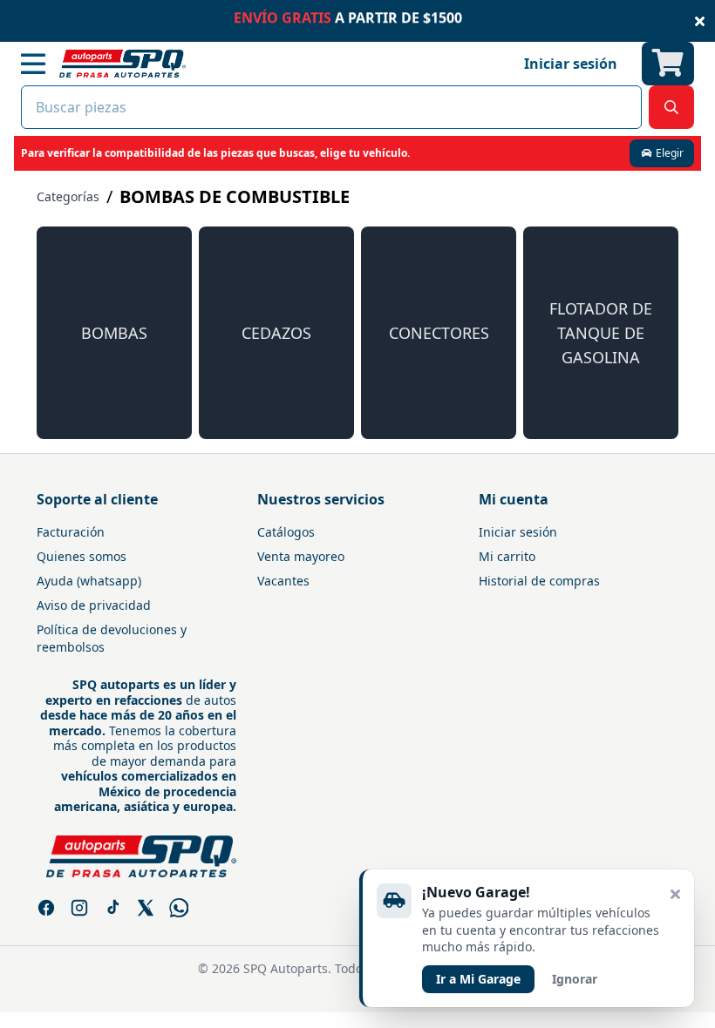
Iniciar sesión (518, 532)
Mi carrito (507, 556)
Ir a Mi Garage (478, 979)
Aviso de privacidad (94, 605)
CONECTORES (439, 332)
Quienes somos (81, 556)
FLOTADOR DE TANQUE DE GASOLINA (600, 333)
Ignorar (574, 979)
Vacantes (283, 580)
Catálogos (286, 532)
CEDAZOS (276, 332)
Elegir (668, 152)
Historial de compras (539, 580)
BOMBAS (114, 332)
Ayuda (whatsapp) (89, 580)
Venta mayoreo (300, 556)
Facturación (71, 532)
